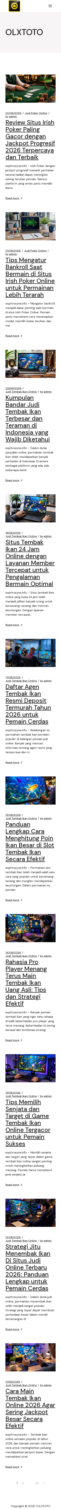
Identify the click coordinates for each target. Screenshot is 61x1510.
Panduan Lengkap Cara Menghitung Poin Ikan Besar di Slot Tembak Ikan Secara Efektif (29, 841)
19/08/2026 (13, 533)
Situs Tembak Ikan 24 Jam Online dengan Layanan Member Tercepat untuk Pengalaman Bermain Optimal (30, 563)
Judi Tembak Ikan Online (21, 391)
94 (37, 1483)
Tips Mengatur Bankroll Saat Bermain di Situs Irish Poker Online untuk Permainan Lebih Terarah (30, 277)
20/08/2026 (13, 388)
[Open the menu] (50, 6)
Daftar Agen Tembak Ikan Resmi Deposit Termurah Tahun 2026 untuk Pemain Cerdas (28, 704)
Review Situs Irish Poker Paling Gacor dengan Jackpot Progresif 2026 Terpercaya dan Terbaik (30, 139)
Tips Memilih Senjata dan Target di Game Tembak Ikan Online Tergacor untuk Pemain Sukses (27, 1123)
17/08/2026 (13, 677)
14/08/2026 (13, 952)
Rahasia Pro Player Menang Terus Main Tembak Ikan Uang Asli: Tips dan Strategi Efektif (26, 983)
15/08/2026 (13, 815)
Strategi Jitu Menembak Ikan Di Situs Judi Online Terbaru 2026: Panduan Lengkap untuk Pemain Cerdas (27, 1267)
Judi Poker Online (36, 113)
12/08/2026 (13, 1237)
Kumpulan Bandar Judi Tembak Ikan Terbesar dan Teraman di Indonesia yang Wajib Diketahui (27, 418)
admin (11, 116)
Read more (12, 198)
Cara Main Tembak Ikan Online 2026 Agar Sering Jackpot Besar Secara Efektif (30, 1408)
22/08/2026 (13, 113)
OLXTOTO (43, 1506)
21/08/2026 (13, 250)
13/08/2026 (13, 1093)
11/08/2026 (12, 1382)
